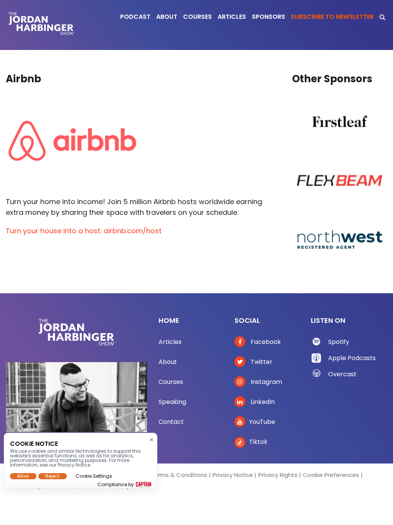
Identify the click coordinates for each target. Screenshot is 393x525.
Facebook (265, 341)
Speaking (172, 401)
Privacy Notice (233, 475)
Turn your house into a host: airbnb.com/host (84, 231)
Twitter (260, 361)
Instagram (265, 381)
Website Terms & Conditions (166, 475)
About (168, 361)
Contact (171, 421)
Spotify (338, 341)
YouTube (262, 421)
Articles (170, 341)
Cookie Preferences (331, 475)
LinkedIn (262, 401)
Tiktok (258, 441)
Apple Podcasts (352, 358)
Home (169, 320)
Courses (171, 381)
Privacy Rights (277, 475)
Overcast (342, 374)
